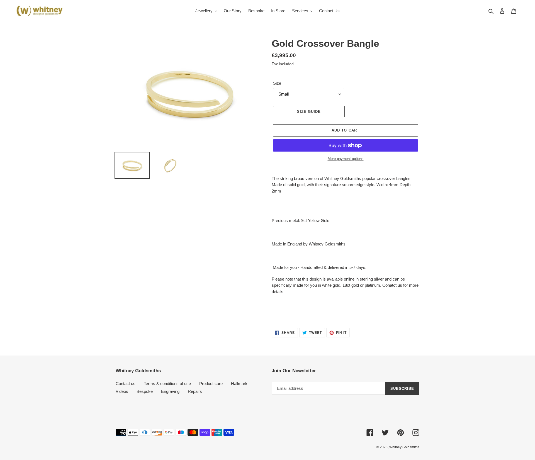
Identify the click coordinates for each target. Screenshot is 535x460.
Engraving (170, 391)
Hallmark (239, 383)
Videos (122, 391)
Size (277, 83)
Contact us (125, 383)
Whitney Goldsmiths (404, 447)
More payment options (346, 159)
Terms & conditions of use (167, 383)
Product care (211, 383)
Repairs (195, 391)
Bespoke (145, 391)
